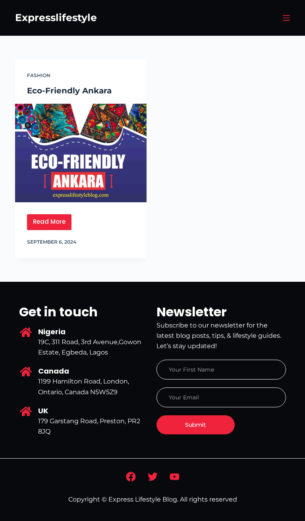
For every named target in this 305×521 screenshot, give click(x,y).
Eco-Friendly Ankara (69, 90)
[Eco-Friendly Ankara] (81, 153)
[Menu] (286, 17)
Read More (52, 220)
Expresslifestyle (56, 17)
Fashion (38, 75)
